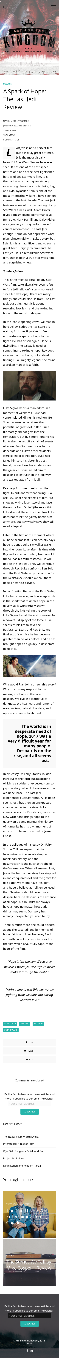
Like (30, 1042)
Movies (7, 84)
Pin (31, 1059)
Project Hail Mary (13, 1158)
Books (10, 1255)
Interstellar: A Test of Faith (18, 1144)
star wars (11, 1029)
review (39, 1023)
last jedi (11, 1023)
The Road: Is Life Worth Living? (21, 1136)
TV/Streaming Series (18, 1204)
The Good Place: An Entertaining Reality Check (27, 1217)
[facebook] (27, 1351)
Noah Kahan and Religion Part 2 (22, 1165)
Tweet (31, 1050)
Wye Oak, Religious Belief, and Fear (24, 1151)
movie (25, 1023)
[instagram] (31, 1351)
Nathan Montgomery (16, 121)
